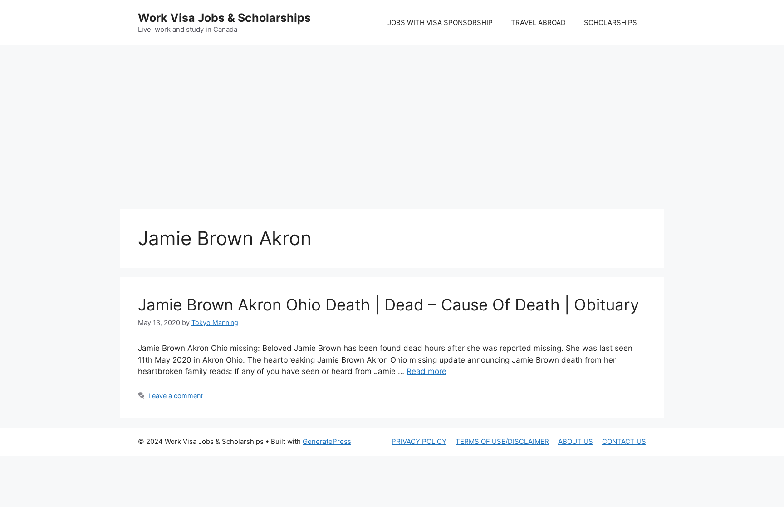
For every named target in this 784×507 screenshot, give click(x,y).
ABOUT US (575, 441)
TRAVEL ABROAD (538, 22)
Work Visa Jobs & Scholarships (224, 18)
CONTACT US (624, 441)
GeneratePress (327, 441)
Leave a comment (175, 395)
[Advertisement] (392, 118)
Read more (426, 371)
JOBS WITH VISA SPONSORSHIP (440, 22)
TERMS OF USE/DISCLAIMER (502, 441)
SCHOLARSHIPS (610, 22)
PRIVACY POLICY (419, 441)
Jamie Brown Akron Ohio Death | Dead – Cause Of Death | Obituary (388, 304)
